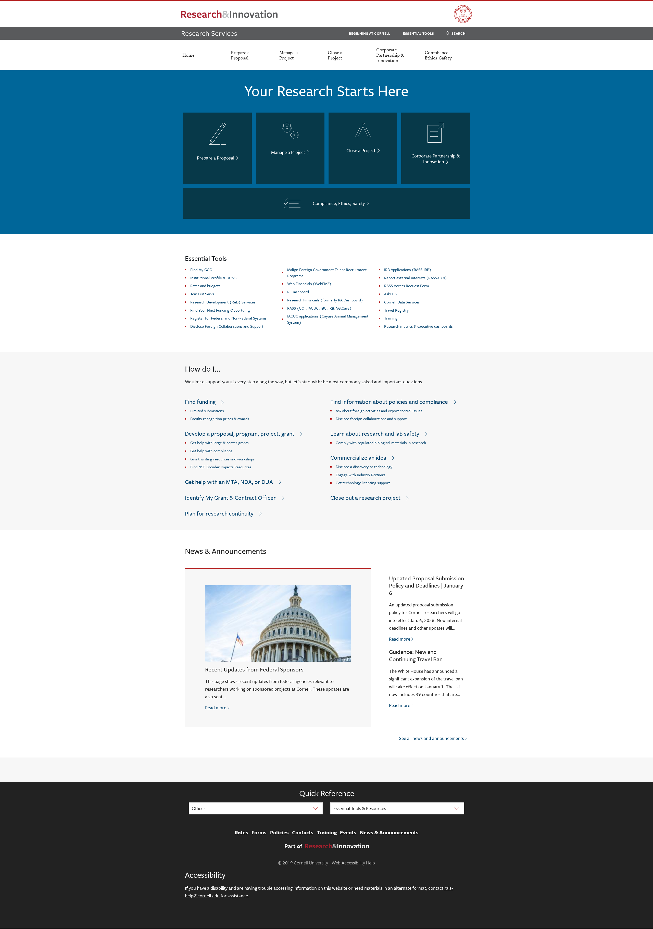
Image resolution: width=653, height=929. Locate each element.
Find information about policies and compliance (389, 401)
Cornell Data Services (402, 302)
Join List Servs (202, 294)
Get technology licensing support (363, 482)
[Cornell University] (463, 14)
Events (348, 832)
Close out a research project (365, 497)
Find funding (200, 401)
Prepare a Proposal (240, 55)
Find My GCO (201, 269)
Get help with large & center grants (219, 442)
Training (390, 318)
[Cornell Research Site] (229, 14)
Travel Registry (396, 310)
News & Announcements (389, 832)
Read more (217, 707)
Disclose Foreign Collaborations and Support (226, 326)
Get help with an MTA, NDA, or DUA (229, 482)
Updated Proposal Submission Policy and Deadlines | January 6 (426, 585)
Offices (198, 808)
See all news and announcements (431, 738)
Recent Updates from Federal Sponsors (254, 669)
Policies (279, 832)
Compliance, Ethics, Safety (438, 55)
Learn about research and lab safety (374, 433)
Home (188, 55)
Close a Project (335, 55)
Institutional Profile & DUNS (213, 277)
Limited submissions (207, 410)
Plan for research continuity (219, 513)
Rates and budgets (205, 285)
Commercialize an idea (358, 457)
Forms (259, 832)
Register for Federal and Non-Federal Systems (228, 318)
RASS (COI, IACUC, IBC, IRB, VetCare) (319, 308)
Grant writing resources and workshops (222, 459)
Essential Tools (418, 33)
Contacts (302, 832)
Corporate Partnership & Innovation (390, 55)
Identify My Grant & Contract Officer (230, 497)
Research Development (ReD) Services (222, 302)
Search (458, 33)
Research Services (209, 33)
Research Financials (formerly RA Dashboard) (325, 300)
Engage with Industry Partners (360, 475)
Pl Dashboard (298, 292)
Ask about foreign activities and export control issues (379, 410)
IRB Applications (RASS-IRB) (407, 269)
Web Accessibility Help (353, 862)
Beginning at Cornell (369, 33)
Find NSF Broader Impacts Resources (220, 467)
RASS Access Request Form (406, 285)
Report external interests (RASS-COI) (415, 277)
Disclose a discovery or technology (364, 466)
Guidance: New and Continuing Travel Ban (416, 655)
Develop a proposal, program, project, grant (239, 433)
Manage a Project (288, 55)
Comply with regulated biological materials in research (381, 442)
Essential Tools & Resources (359, 808)
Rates (241, 832)
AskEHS (390, 294)
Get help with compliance (211, 451)
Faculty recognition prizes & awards (219, 418)
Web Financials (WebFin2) (309, 283)
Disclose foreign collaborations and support (371, 418)
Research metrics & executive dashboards (418, 326)
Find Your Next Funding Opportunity (220, 310)
